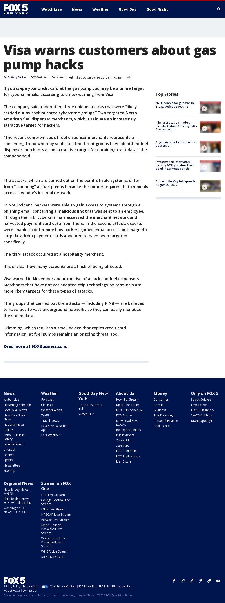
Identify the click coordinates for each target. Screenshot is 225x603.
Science (9, 455)
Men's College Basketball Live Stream (51, 529)
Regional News (18, 483)
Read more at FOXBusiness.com (35, 346)
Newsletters (12, 465)
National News (14, 424)
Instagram (182, 580)
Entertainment (14, 444)
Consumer (57, 77)
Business (160, 410)
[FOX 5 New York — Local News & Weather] (18, 9)
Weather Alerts (51, 410)
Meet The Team (127, 405)
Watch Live (11, 399)
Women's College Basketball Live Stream (53, 542)
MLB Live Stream (53, 509)
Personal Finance (166, 420)
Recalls (158, 405)
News (9, 393)
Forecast (47, 399)
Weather (49, 393)
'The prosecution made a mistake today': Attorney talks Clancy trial (176, 125)
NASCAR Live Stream (56, 514)
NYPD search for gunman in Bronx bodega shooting (175, 104)
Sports (8, 460)
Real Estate (162, 426)
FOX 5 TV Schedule (129, 410)
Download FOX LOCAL (127, 422)
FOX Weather (50, 435)
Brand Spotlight (202, 420)
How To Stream (127, 399)
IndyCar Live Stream (55, 520)
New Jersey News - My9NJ (17, 491)
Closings (47, 405)
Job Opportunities (128, 430)
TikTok (191, 580)
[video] (210, 107)
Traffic (45, 415)
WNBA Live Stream (54, 551)
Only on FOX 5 (204, 393)
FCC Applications (128, 456)
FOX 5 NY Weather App (54, 428)
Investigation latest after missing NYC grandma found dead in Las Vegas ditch (176, 165)
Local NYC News (15, 410)
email (217, 580)
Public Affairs (125, 435)
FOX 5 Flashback (202, 410)
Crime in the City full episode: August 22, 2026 (176, 183)
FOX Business (39, 77)
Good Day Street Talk (90, 407)
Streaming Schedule (18, 405)
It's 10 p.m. (123, 461)
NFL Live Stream (53, 495)
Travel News (50, 420)
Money (160, 393)
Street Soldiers (201, 399)
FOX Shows (124, 415)
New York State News (15, 417)
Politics (9, 430)
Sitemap (9, 470)
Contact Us (124, 440)
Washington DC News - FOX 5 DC (16, 510)
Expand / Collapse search (218, 9)
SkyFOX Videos (201, 415)
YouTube (200, 580)
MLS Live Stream (53, 557)
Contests (122, 445)
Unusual (9, 449)
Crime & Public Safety (14, 437)
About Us (125, 393)
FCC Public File (126, 451)
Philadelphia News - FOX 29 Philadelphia (18, 501)
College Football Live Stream (56, 502)
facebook (174, 580)
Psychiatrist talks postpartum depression (176, 144)
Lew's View (199, 405)
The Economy (163, 415)
